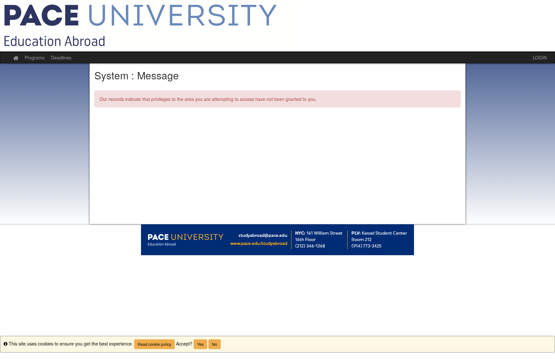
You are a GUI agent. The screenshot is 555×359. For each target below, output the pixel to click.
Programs (35, 57)
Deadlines (61, 57)
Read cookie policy (154, 344)
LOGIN (540, 57)
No (214, 344)
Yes (200, 344)
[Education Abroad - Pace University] (277, 25)
